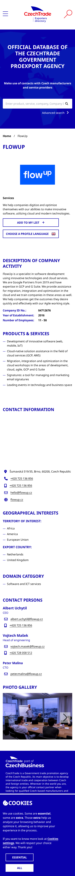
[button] (65, 717)
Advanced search (53, 113)
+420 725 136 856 (21, 478)
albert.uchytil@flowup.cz (26, 619)
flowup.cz (16, 499)
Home (7, 136)
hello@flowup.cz (21, 492)
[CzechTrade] (37, 14)
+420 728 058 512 (21, 653)
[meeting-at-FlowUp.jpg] (37, 716)
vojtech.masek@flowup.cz (27, 646)
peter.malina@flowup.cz (26, 674)
